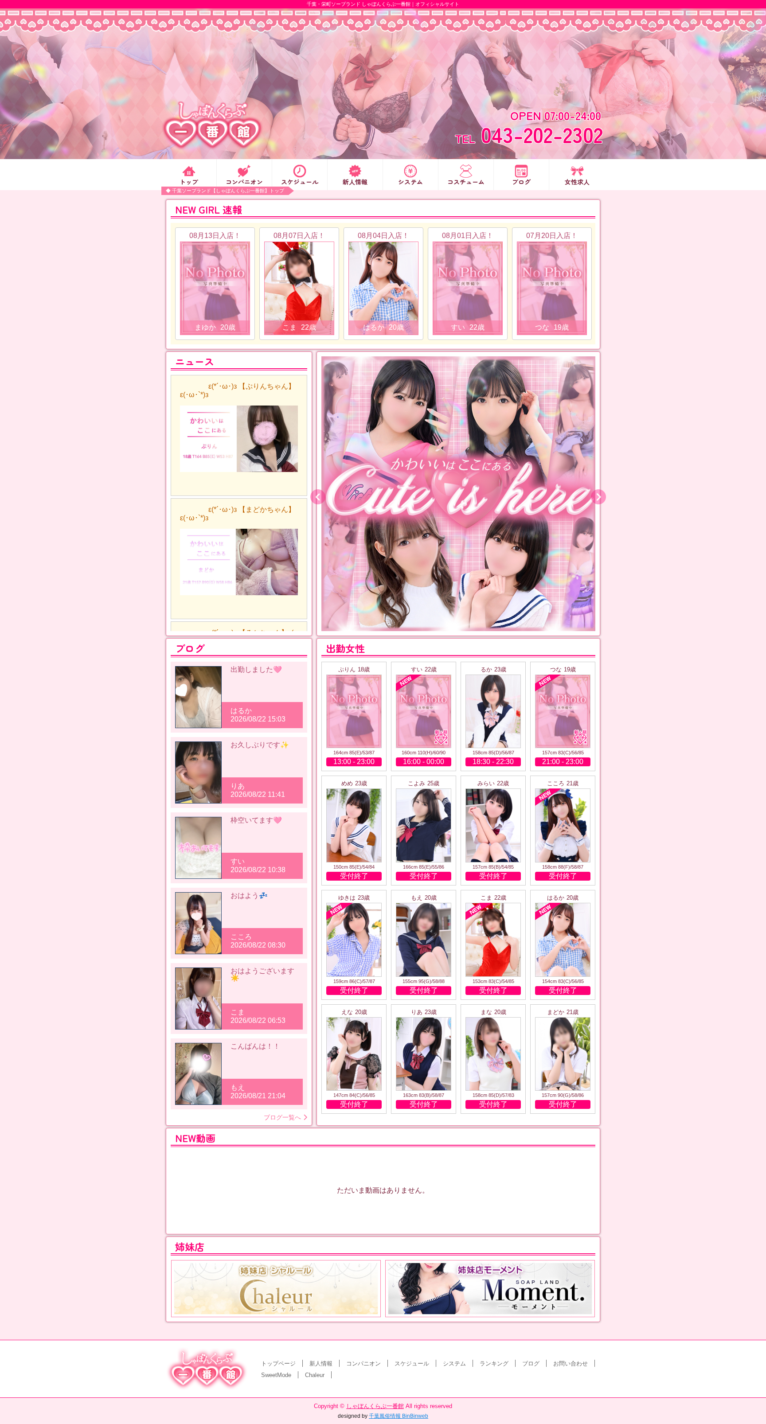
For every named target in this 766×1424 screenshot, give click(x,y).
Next (595, 493)
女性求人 (577, 181)
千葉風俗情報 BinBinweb (398, 1416)
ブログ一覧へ (282, 1117)
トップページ (278, 1363)
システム (410, 181)
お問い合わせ (570, 1363)
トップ (189, 181)
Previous (314, 493)
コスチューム (466, 181)
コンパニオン (244, 181)
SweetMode (276, 1375)
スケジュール (299, 181)
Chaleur (314, 1375)
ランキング (494, 1363)
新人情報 (355, 181)
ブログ (521, 181)
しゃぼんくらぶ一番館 (375, 1406)
